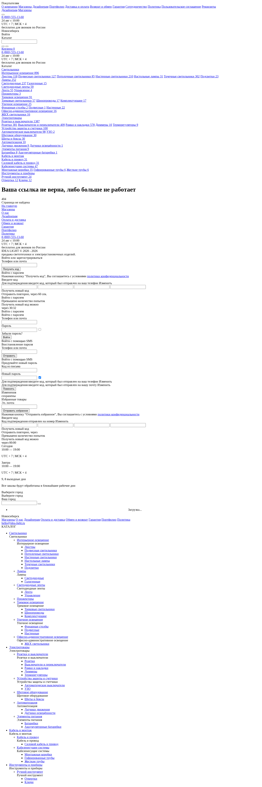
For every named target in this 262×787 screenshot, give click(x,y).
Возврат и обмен (101, 6)
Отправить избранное (15, 410)
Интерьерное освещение (20, 73)
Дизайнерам (41, 6)
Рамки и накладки (80, 124)
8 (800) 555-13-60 (13, 17)
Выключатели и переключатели (41, 124)
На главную (9, 206)
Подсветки (209, 76)
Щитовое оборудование (19, 135)
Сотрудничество (136, 6)
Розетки (9, 124)
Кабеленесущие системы (20, 166)
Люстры (9, 76)
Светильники (18, 533)
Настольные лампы (148, 76)
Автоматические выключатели (24, 131)
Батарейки (9, 152)
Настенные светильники (114, 76)
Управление (23, 90)
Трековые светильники (18, 100)
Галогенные (37, 83)
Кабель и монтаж (20, 730)
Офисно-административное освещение (29, 111)
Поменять (8, 388)
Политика (154, 6)
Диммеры (104, 124)
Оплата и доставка (14, 219)
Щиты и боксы (13, 138)
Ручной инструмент (16, 176)
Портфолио (56, 6)
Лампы (9, 79)
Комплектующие (73, 100)
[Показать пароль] (40, 329)
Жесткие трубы (78, 169)
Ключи (25, 180)
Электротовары (19, 647)
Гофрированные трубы (50, 169)
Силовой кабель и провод (20, 162)
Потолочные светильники (76, 76)
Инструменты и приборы (25, 764)
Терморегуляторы (125, 124)
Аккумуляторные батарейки (37, 152)
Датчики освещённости (46, 145)
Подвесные (37, 107)
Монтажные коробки (17, 169)
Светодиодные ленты (18, 86)
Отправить (9, 355)
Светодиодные (14, 83)
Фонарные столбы (15, 107)
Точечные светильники (182, 76)
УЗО (50, 131)
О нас (5, 212)
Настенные (55, 107)
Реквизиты (209, 6)
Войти (6, 337)
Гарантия (119, 6)
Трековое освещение (17, 97)
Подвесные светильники (37, 76)
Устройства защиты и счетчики (25, 128)
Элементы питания (15, 149)
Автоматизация (14, 142)
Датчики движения (15, 145)
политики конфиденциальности (108, 276)
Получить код (11, 269)
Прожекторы (11, 93)
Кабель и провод (14, 159)
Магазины (25, 6)
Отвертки (10, 180)
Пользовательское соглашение (181, 6)
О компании (10, 6)
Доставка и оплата (77, 6)
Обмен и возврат (13, 223)
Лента (7, 90)
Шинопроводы (48, 100)
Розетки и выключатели (21, 121)
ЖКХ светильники (16, 114)
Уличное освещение (16, 104)
